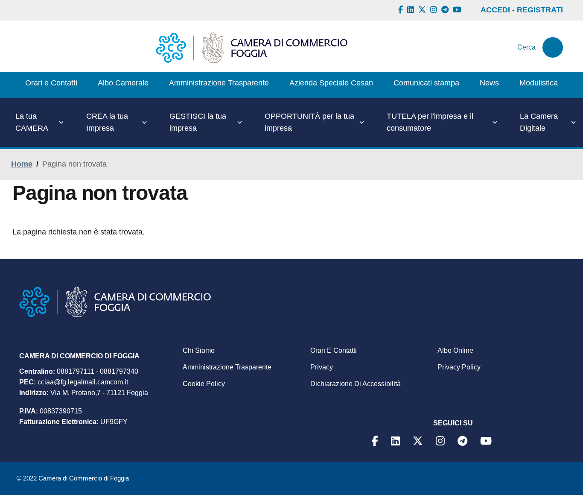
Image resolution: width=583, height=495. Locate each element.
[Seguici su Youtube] (458, 10)
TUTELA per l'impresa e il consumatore (430, 122)
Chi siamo (199, 350)
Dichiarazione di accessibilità (355, 383)
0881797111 (75, 371)
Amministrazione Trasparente (227, 367)
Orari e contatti (333, 350)
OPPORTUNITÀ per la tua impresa (309, 122)
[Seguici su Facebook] (401, 10)
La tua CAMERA (31, 122)
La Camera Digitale (539, 122)
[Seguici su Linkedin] (411, 10)
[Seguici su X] (423, 10)
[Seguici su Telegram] (446, 10)
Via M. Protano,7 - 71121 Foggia (99, 392)
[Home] (251, 47)
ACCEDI (495, 10)
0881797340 (119, 371)
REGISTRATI (540, 10)
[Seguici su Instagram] (434, 10)
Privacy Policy (459, 367)
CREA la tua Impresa (107, 122)
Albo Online (455, 350)
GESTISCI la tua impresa (197, 122)
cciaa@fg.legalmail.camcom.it (83, 382)
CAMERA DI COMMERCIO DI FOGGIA (79, 356)
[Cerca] (552, 47)
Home (21, 164)
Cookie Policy (204, 383)
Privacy (321, 367)
